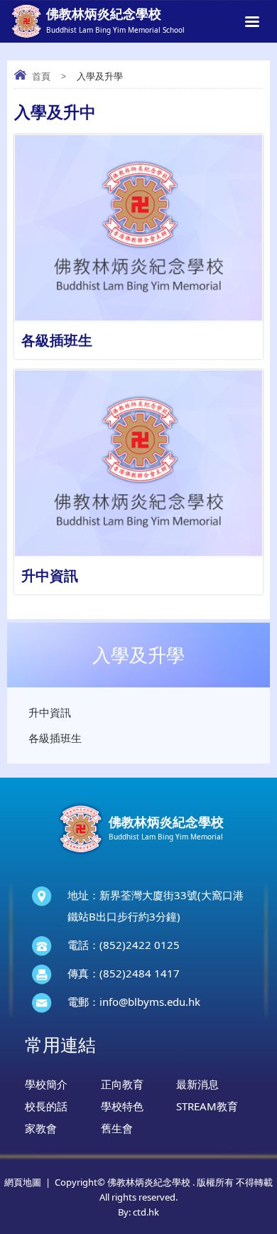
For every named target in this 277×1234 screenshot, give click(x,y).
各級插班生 (55, 738)
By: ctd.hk (138, 1212)
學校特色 (122, 1106)
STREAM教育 (207, 1106)
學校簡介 (46, 1084)
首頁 (41, 76)
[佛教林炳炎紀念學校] (138, 855)
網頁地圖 (22, 1182)
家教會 (41, 1128)
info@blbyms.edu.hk (149, 1001)
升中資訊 (49, 712)
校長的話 (46, 1106)
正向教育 (122, 1084)
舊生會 (117, 1128)
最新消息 (197, 1084)
